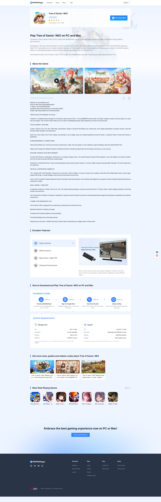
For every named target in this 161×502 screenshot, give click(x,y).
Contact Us (105, 465)
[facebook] (31, 466)
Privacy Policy (121, 465)
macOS (74, 472)
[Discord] (35, 466)
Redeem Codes (91, 475)
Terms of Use (121, 468)
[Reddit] (42, 466)
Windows (74, 465)
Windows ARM (76, 468)
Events (89, 472)
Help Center (105, 468)
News (88, 465)
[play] (56, 80)
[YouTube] (39, 466)
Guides (89, 468)
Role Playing (53, 17)
